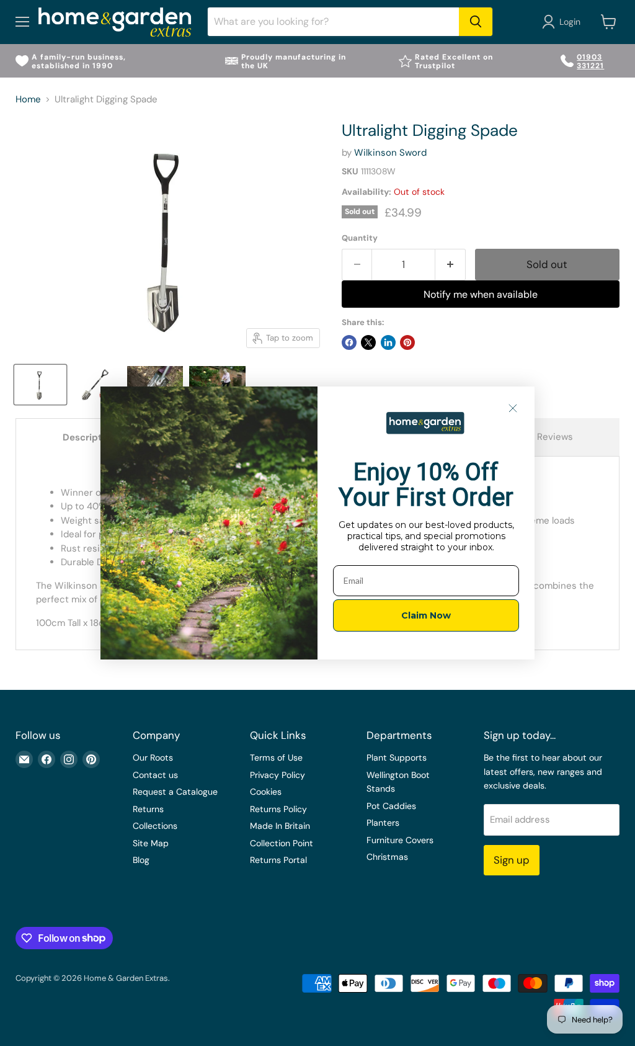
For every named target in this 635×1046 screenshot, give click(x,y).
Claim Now (426, 615)
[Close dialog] (513, 408)
